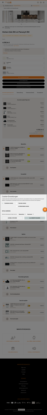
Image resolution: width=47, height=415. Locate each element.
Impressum (29, 214)
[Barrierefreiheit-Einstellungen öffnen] (45, 210)
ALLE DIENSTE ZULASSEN (34, 218)
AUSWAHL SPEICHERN (12, 218)
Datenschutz (21, 214)
